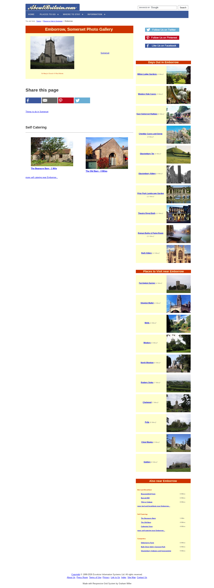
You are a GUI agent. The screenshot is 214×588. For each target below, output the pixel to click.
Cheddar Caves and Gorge (150, 134)
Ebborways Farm (147, 543)
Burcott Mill (145, 498)
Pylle (147, 422)
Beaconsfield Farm (148, 494)
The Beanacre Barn (148, 518)
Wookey (147, 343)
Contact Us (142, 577)
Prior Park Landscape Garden (150, 193)
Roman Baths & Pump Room (150, 233)
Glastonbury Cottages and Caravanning (156, 551)
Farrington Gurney (147, 283)
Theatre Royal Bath (146, 213)
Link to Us (115, 577)
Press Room (82, 577)
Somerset (105, 53)
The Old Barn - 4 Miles (96, 171)
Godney (147, 462)
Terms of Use (95, 577)
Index (123, 577)
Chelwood (147, 402)
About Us (71, 577)
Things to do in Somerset (37, 111)
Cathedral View (147, 526)
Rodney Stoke (147, 382)
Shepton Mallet (147, 303)
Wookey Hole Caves (147, 94)
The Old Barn (146, 522)
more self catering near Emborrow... (42, 177)
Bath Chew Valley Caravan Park (153, 547)
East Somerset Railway (147, 114)
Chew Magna (147, 442)
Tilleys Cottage (146, 502)
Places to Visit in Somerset (53, 21)
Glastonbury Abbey (147, 173)
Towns (38, 21)
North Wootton (147, 363)
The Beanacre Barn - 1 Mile (44, 168)
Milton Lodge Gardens (147, 74)
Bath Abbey (146, 253)
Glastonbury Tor (147, 154)
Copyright (75, 574)
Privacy (106, 577)
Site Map (132, 577)
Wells (147, 323)
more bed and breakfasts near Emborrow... (153, 506)
